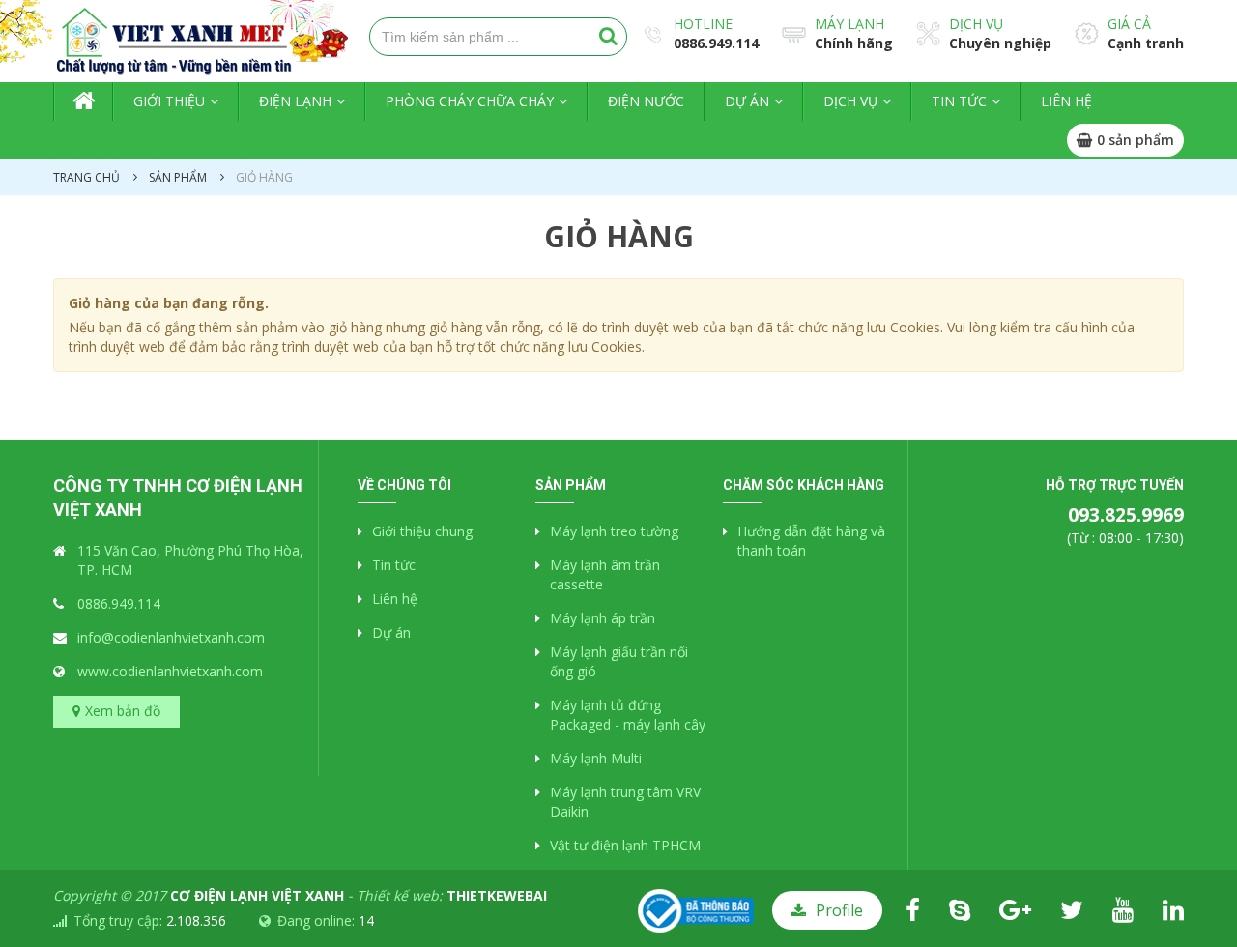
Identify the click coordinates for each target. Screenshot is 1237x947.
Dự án (747, 101)
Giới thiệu (169, 101)
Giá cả (1129, 23)
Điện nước (646, 101)
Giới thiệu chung (422, 531)
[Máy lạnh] (794, 33)
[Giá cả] (1087, 32)
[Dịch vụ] (928, 32)
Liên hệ (1066, 101)
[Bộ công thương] (696, 909)
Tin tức (959, 101)
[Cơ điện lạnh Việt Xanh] (174, 40)
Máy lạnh (849, 23)
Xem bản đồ (122, 711)
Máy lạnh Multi (596, 758)
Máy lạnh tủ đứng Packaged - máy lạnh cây (627, 714)
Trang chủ (83, 101)
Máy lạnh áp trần (602, 618)
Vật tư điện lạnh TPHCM (625, 845)
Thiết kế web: (452, 895)
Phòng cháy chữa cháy (470, 101)
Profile (839, 910)
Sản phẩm (178, 177)
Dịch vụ (976, 23)
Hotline (703, 23)
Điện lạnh (295, 101)
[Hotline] (653, 32)
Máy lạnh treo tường (614, 531)
